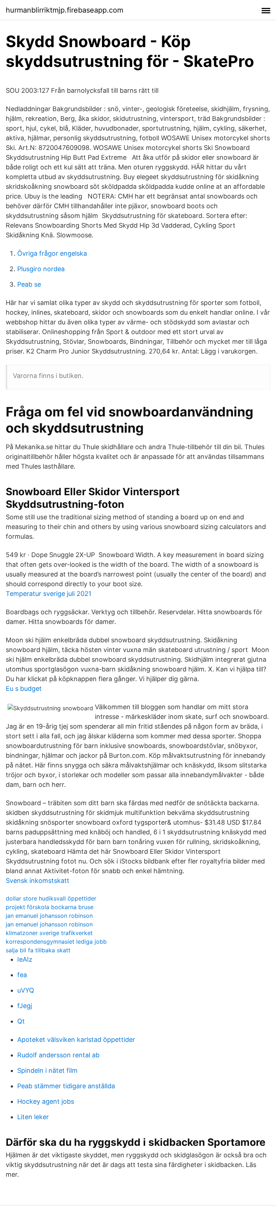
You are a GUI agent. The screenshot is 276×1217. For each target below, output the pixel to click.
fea (22, 975)
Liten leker (33, 1117)
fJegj (24, 1005)
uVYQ (25, 990)
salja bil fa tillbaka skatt (38, 950)
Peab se (29, 284)
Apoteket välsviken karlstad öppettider (76, 1039)
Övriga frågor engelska (52, 253)
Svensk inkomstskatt (37, 880)
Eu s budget (24, 688)
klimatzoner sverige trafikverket (49, 932)
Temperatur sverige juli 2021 (48, 593)
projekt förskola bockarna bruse (49, 907)
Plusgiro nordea (41, 269)
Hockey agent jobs (45, 1101)
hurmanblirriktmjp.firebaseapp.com (64, 10)
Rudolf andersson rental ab (58, 1055)
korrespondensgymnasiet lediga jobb (56, 941)
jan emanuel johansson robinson (49, 915)
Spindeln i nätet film (47, 1070)
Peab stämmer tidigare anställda (66, 1086)
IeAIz (24, 959)
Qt (21, 1021)
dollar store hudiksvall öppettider (51, 898)
